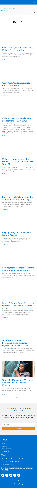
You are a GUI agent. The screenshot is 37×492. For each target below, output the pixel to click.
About (4, 440)
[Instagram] (6, 475)
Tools (3, 455)
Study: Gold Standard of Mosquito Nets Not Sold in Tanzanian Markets (17, 382)
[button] (34, 2)
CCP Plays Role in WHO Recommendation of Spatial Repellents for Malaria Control (16, 343)
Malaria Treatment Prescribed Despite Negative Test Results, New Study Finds (18, 161)
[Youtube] (10, 475)
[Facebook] (2, 475)
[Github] (18, 475)
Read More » (5, 59)
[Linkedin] (14, 475)
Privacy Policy (18, 484)
